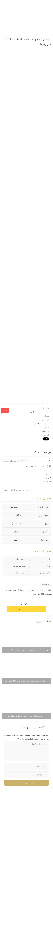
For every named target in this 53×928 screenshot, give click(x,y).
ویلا (32, 590)
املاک (40, 590)
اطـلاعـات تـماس (26, 609)
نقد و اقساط (45, 584)
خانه (49, 590)
